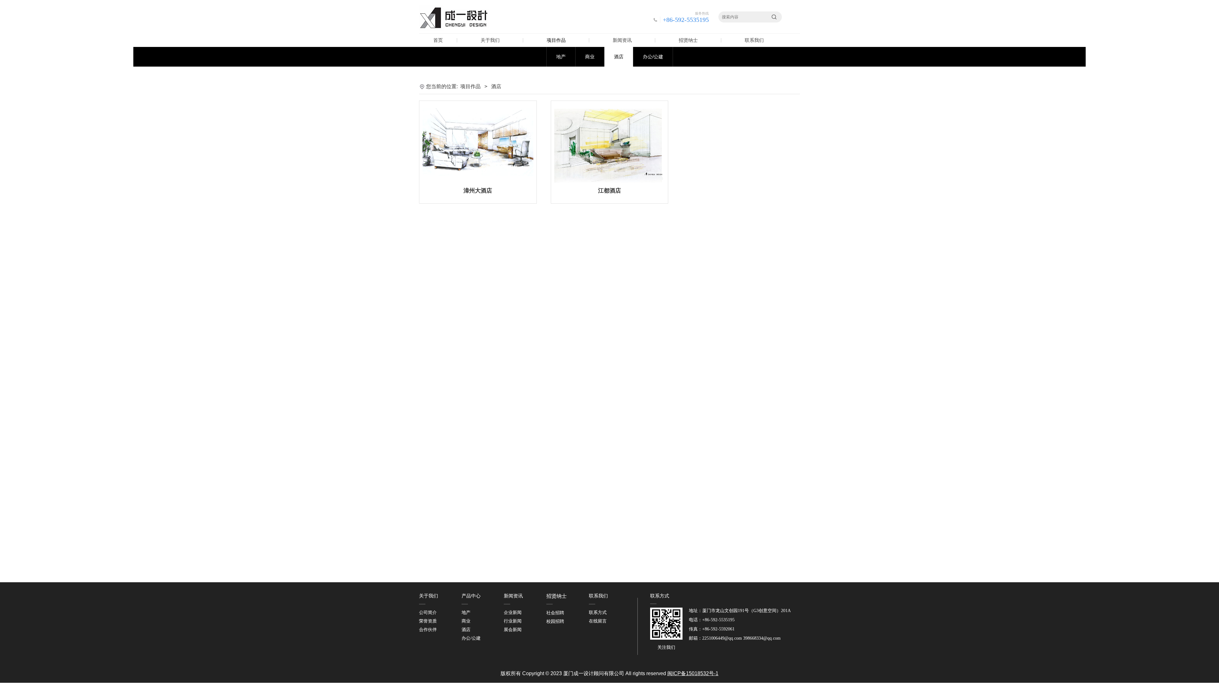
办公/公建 (653, 56)
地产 (561, 56)
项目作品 (556, 40)
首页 (438, 40)
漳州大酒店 (477, 190)
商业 (590, 56)
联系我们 (754, 40)
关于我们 (490, 40)
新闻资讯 (622, 40)
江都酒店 (609, 190)
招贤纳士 (688, 40)
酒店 (618, 56)
